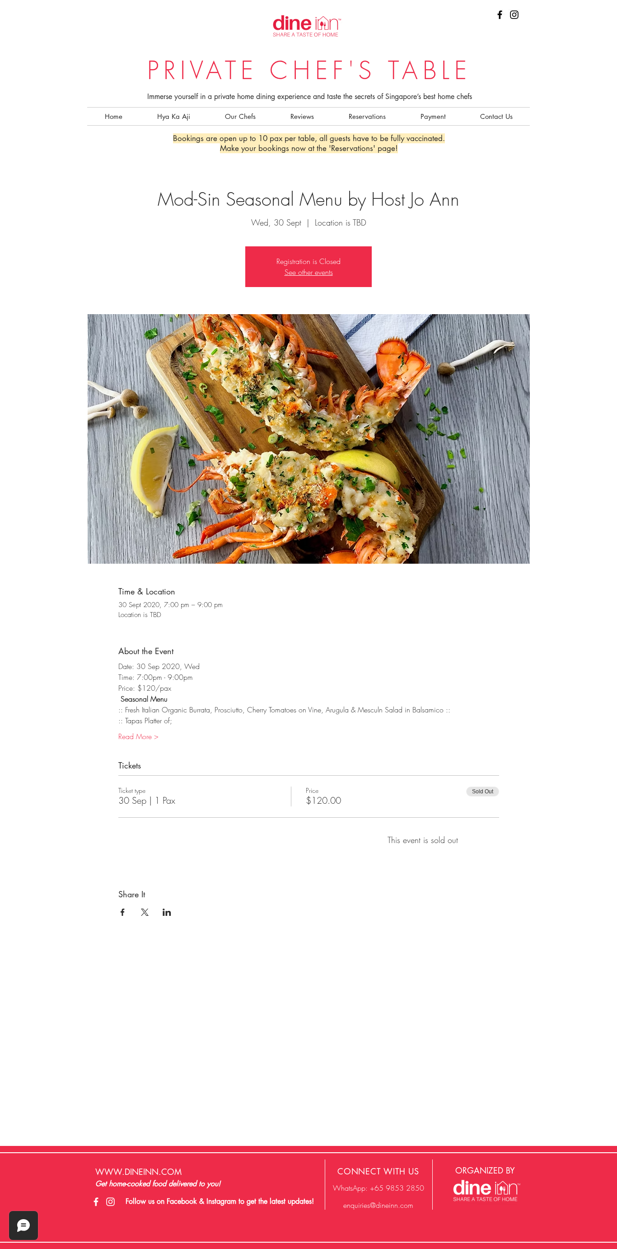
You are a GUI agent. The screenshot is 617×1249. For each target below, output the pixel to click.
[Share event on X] (144, 912)
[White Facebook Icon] (96, 1201)
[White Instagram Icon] (110, 1201)
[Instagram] (514, 14)
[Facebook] (499, 14)
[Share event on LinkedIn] (167, 912)
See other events (309, 272)
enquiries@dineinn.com (378, 1205)
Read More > (138, 736)
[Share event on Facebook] (122, 912)
